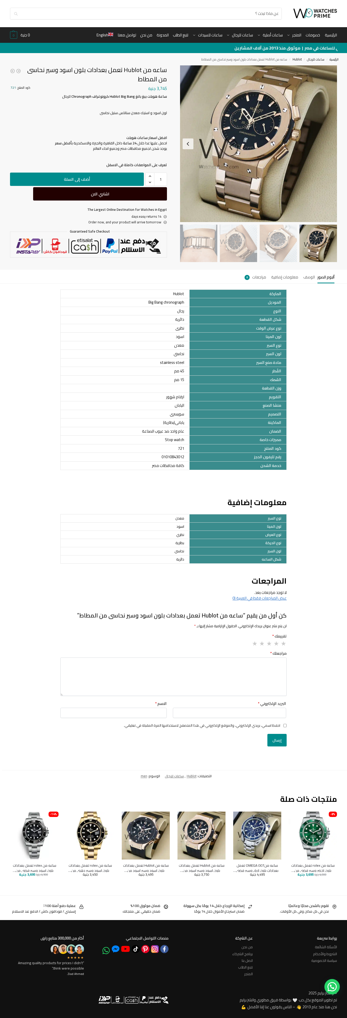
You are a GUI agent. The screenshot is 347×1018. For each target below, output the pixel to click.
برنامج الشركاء (242, 954)
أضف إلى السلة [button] (323, 883)
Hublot (297, 59)
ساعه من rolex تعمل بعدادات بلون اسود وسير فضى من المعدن (34, 868)
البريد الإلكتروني (272, 704)
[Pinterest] (145, 949)
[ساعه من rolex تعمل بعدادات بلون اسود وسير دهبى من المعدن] (90, 836)
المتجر (248, 974)
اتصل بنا (247, 960)
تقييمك (279, 636)
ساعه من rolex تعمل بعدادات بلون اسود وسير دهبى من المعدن (90, 868)
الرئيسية (334, 59)
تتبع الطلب (245, 967)
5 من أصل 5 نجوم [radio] (254, 644)
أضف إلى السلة (77, 179)
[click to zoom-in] (258, 143)
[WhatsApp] (106, 950)
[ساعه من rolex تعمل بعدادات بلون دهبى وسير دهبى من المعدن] (12, 71)
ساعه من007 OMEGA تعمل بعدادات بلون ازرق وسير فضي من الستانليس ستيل (257, 868)
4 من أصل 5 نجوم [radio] (262, 644)
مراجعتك (278, 653)
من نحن (247, 947)
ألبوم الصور (325, 277)
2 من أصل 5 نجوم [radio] (276, 644)
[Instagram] (155, 949)
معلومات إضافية (284, 277)
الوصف (309, 277)
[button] (20, 35)
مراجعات (256, 277)
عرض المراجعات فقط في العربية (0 (259, 598)
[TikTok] (136, 949)
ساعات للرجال (315, 59)
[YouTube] (125, 948)
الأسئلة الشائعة (326, 947)
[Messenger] (115, 949)
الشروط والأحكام (325, 954)
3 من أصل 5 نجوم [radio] (269, 644)
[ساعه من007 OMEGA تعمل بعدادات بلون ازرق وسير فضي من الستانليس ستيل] (257, 836)
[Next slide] (188, 143)
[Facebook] (164, 949)
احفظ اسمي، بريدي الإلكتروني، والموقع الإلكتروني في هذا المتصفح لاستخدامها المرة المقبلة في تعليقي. (202, 725)
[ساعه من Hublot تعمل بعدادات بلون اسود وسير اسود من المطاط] (18, 71)
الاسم (161, 704)
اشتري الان (100, 194)
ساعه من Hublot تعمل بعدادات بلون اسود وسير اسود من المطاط (201, 868)
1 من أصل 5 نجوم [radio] (283, 644)
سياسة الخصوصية (324, 960)
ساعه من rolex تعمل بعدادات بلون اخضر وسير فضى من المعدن (313, 868)
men (144, 776)
